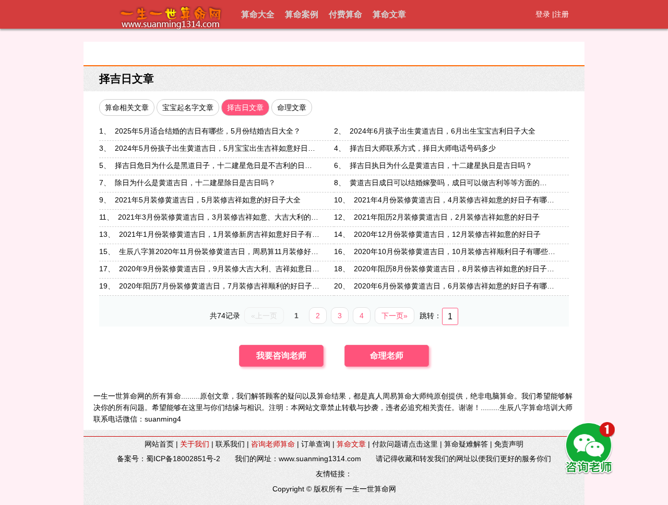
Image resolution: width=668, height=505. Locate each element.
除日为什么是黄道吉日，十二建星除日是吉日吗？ (195, 182)
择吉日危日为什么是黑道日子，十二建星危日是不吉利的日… (213, 165)
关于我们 (194, 444)
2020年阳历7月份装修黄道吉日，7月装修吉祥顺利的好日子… (219, 286)
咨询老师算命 (273, 444)
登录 (542, 14)
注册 (561, 14)
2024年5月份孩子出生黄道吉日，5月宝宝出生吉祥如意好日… (215, 148)
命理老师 (386, 355)
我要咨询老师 (281, 355)
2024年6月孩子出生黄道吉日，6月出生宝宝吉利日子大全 (442, 131)
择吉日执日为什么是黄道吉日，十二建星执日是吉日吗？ (441, 165)
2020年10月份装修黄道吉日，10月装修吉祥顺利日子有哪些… (454, 251)
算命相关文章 (127, 107)
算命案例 (301, 14)
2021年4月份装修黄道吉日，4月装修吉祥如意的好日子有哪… (454, 200)
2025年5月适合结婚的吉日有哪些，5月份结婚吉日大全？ (208, 131)
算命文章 (389, 14)
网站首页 (159, 444)
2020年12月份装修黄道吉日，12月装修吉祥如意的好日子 (447, 234)
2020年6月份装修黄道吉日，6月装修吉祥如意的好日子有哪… (454, 286)
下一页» (394, 315)
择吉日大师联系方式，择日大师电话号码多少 (423, 148)
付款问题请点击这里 (405, 444)
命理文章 (291, 107)
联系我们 (230, 444)
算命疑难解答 (466, 444)
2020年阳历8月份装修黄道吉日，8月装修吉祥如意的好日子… (454, 268)
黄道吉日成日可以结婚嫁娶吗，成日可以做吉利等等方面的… (448, 182)
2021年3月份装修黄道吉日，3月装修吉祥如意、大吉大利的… (218, 217)
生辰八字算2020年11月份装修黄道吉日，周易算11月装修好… (218, 251)
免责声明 (508, 444)
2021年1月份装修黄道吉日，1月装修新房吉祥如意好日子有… (219, 234)
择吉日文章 (126, 79)
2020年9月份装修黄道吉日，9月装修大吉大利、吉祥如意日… (219, 268)
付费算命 (345, 14)
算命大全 (258, 14)
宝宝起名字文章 (187, 107)
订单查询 (315, 444)
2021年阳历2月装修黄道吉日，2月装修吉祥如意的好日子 (447, 217)
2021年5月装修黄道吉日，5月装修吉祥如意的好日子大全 (208, 200)
